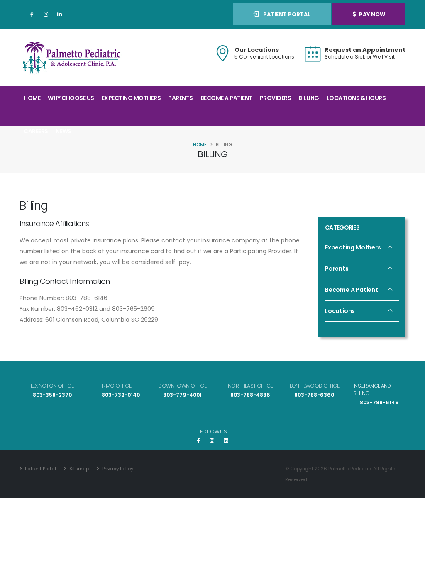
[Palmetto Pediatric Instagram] (45, 14)
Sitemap (78, 468)
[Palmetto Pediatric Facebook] (32, 14)
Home (32, 98)
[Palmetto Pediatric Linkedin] (59, 14)
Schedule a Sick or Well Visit (360, 56)
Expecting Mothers (131, 98)
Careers (36, 131)
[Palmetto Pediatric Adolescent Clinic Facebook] (200, 440)
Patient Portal (40, 468)
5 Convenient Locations (264, 56)
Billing (308, 98)
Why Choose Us (71, 98)
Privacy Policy (117, 468)
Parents (180, 98)
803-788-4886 (250, 394)
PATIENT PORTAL (286, 14)
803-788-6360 (314, 394)
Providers (275, 98)
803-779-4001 (182, 394)
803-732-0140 (121, 394)
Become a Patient (226, 98)
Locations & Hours (356, 98)
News (63, 131)
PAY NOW (372, 14)
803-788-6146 (379, 402)
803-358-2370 (52, 394)
